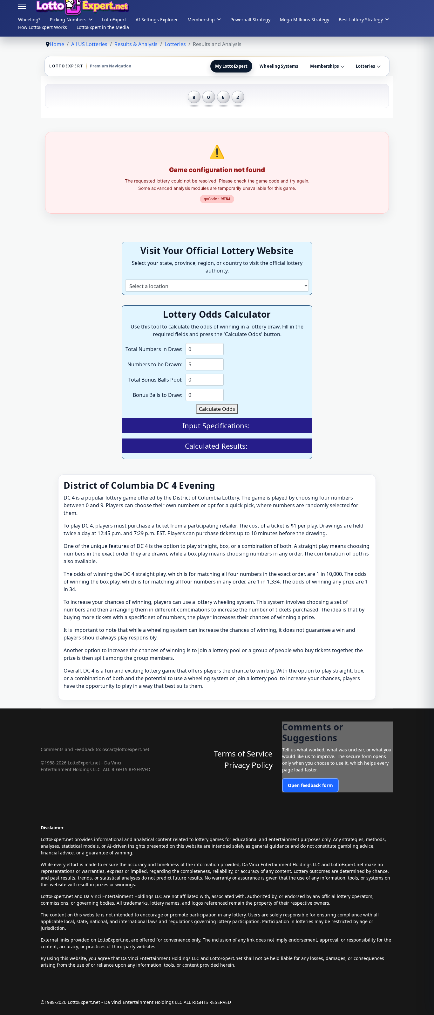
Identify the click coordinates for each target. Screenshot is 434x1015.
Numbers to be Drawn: (154, 364)
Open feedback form (310, 785)
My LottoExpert (231, 66)
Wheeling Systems (279, 66)
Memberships (324, 66)
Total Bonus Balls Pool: (155, 379)
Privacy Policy (248, 765)
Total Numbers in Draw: (153, 349)
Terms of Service (243, 753)
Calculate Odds (217, 408)
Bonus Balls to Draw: (157, 394)
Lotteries (365, 66)
